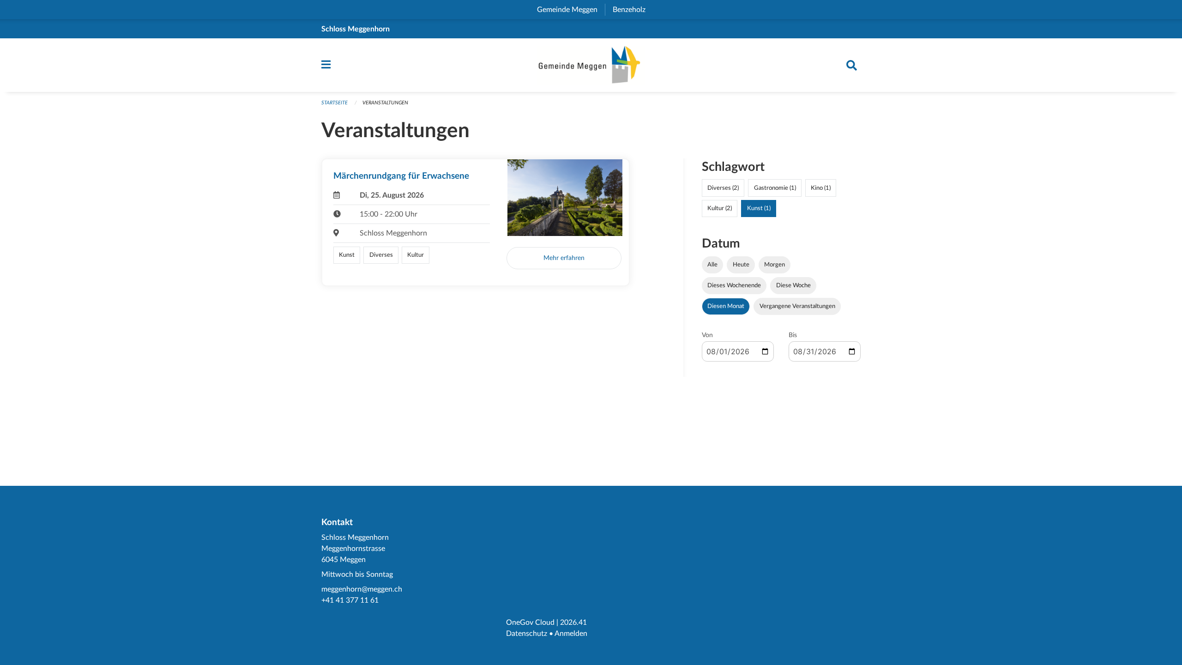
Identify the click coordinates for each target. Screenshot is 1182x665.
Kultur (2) (719, 208)
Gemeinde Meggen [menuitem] (571, 9)
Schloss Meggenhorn (355, 29)
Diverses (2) (723, 188)
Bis (793, 335)
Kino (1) (821, 188)
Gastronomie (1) (775, 188)
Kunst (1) (759, 208)
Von (707, 335)
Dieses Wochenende (734, 285)
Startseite (334, 102)
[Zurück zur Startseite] (591, 65)
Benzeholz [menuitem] (633, 9)
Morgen (774, 264)
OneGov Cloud (530, 622)
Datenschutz (526, 633)
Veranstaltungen (385, 102)
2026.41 (573, 622)
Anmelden (571, 633)
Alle (712, 264)
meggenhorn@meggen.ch (361, 589)
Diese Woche (793, 285)
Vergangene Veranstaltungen (797, 306)
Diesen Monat (725, 306)
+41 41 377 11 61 (350, 600)
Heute (741, 264)
